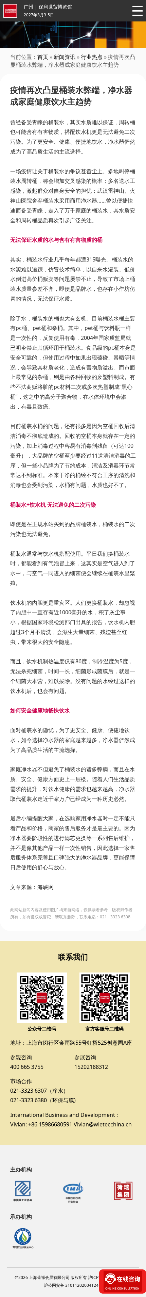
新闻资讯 (64, 57)
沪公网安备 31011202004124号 (73, 1285)
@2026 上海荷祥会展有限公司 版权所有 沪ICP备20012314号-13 (73, 1277)
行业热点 (92, 57)
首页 (42, 57)
